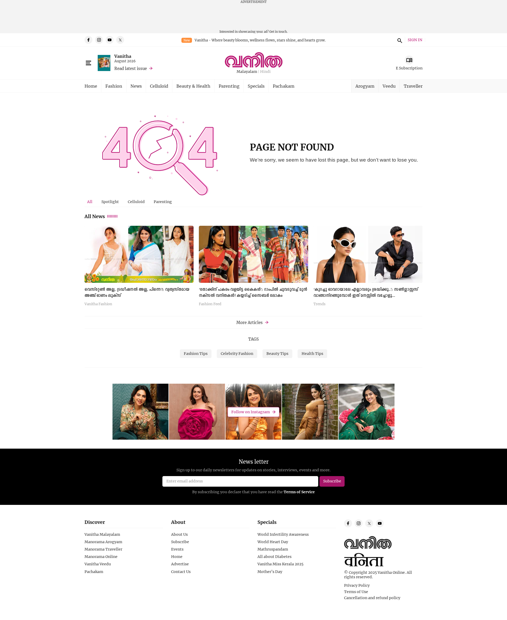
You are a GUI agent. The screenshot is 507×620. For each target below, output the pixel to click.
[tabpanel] (253, 268)
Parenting (229, 86)
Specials (256, 86)
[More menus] (88, 63)
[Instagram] (99, 40)
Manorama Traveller (103, 549)
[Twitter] (120, 40)
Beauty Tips (277, 353)
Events (177, 549)
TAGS (253, 339)
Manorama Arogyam (103, 541)
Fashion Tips (196, 353)
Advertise (180, 564)
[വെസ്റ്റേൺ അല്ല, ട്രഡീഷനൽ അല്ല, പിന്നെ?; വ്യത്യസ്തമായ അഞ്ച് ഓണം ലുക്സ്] (139, 254)
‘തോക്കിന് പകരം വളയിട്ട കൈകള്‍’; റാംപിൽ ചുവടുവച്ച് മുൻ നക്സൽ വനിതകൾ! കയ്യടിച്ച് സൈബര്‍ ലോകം (253, 293)
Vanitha (122, 56)
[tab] (89, 202)
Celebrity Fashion (237, 353)
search (399, 40)
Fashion (113, 86)
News (136, 86)
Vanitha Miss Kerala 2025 (280, 564)
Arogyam (364, 86)
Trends (319, 304)
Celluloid (159, 86)
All (89, 201)
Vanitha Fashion (98, 304)
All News (94, 216)
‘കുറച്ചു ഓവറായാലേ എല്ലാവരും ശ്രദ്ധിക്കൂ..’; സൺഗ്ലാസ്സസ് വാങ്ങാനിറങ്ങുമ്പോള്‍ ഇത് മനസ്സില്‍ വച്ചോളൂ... (365, 293)
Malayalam (247, 71)
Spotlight (110, 201)
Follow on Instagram (250, 411)
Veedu (389, 86)
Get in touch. (278, 32)
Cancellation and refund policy (372, 597)
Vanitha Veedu (97, 564)
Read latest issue (130, 68)
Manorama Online (101, 556)
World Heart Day (272, 541)
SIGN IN (415, 40)
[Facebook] (88, 40)
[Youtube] (110, 40)
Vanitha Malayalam (102, 534)
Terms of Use (356, 591)
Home (90, 86)
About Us (179, 534)
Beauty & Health (193, 86)
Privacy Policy (357, 585)
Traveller (413, 86)
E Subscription (409, 68)
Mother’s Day (269, 571)
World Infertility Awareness (283, 534)
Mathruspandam (272, 549)
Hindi (265, 71)
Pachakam (283, 86)
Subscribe (180, 541)
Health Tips (312, 353)
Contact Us (181, 571)
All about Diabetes (274, 556)
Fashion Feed (210, 304)
